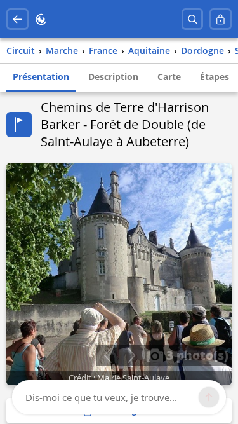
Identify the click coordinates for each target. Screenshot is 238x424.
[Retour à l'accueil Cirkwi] (41, 19)
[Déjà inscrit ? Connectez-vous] (220, 19)
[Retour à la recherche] (17, 19)
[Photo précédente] (107, 355)
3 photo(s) (195, 355)
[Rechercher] (193, 19)
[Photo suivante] (131, 355)
